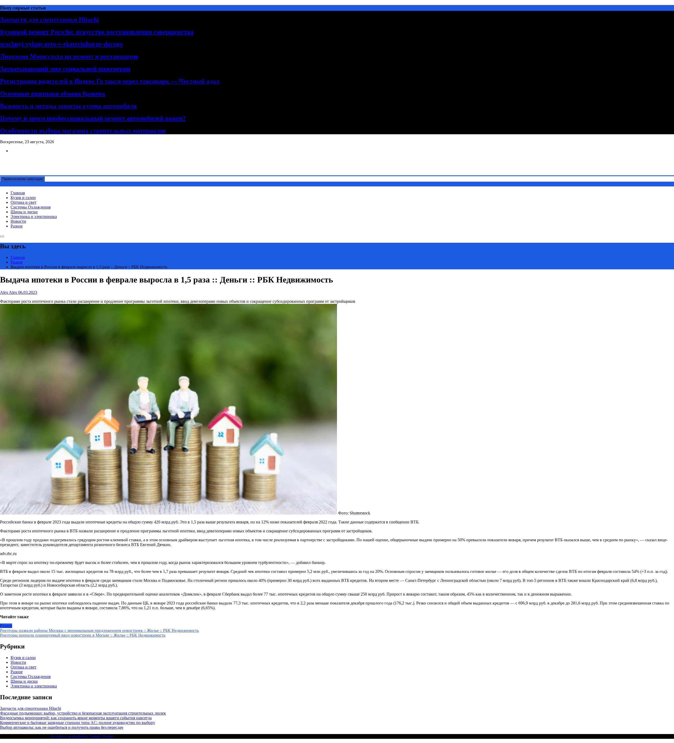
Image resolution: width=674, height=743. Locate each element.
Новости (18, 221)
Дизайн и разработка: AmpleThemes (82, 736)
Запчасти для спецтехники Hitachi (49, 19)
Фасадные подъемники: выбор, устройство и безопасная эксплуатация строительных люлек (83, 713)
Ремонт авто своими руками (25, 159)
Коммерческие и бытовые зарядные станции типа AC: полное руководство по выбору (77, 722)
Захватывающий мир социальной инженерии (65, 68)
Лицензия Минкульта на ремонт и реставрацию (69, 56)
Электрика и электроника (34, 216)
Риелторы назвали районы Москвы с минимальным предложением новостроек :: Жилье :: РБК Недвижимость (99, 630)
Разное (17, 226)
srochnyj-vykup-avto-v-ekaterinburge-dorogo (61, 44)
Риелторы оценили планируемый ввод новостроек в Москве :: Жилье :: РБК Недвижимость (82, 635)
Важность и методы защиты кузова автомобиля (68, 105)
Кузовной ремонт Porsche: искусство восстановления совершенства (97, 31)
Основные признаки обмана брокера (52, 93)
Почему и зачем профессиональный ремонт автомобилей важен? (93, 118)
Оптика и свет (23, 202)
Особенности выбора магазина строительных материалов (83, 130)
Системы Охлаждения (31, 207)
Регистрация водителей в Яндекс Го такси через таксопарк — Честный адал (109, 81)
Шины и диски (24, 212)
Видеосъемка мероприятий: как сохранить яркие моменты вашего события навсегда (76, 718)
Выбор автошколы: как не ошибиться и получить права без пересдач (61, 727)
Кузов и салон (23, 197)
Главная (18, 193)
